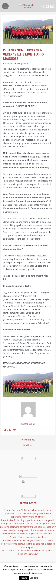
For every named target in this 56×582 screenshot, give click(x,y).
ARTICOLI (8, 63)
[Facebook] (47, 6)
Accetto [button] (24, 577)
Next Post (28, 445)
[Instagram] (42, 6)
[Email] (52, 6)
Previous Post (28, 440)
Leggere (34, 577)
